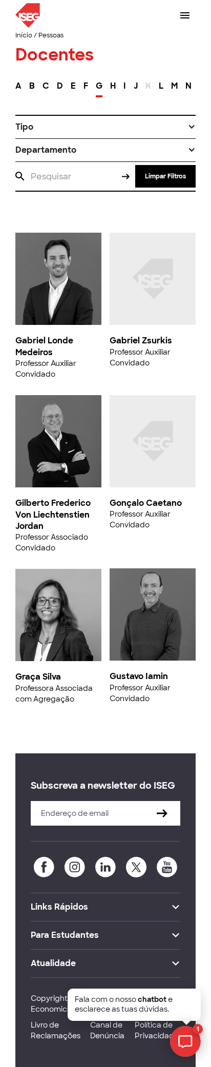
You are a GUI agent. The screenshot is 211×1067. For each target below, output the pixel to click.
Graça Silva (38, 676)
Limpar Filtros (165, 176)
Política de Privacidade (157, 1030)
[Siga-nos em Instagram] (75, 867)
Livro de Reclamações (55, 1030)
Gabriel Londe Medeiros (44, 346)
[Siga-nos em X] (136, 867)
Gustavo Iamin (139, 676)
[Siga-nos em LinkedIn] (105, 867)
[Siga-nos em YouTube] (167, 867)
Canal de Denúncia (107, 1030)
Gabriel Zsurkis (141, 340)
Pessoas (51, 35)
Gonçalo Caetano (146, 503)
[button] (105, 127)
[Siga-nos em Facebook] (44, 867)
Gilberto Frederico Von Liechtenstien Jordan (53, 514)
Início (23, 35)
